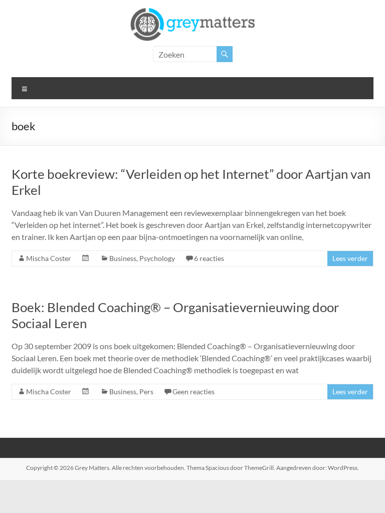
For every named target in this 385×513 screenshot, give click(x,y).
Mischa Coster (48, 258)
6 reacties (209, 258)
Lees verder (350, 258)
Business (122, 258)
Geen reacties (193, 391)
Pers (146, 391)
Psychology (157, 258)
